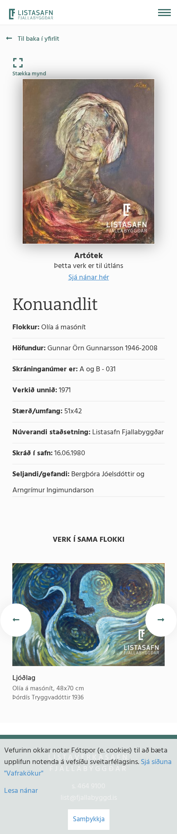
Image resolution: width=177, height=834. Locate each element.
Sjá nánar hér (88, 278)
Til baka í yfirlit (37, 39)
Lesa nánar (21, 791)
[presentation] (16, 620)
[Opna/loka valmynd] (164, 12)
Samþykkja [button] (89, 819)
